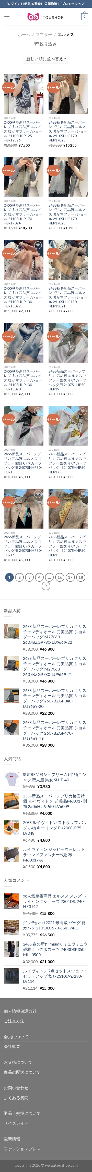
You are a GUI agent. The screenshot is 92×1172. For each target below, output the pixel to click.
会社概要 (12, 1046)
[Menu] (7, 16)
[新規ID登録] (32, 4)
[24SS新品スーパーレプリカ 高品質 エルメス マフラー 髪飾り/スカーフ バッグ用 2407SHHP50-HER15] (68, 508)
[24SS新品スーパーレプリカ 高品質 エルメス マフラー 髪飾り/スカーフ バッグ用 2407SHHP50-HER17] (68, 426)
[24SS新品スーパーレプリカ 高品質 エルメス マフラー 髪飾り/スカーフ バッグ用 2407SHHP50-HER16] (23, 508)
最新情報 (12, 1138)
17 (70, 577)
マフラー (44, 34)
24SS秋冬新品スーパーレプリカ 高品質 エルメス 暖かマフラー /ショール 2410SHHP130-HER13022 (23, 297)
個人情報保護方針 (20, 1011)
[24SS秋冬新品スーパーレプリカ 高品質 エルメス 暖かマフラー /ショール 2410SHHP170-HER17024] (23, 177)
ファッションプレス (22, 1148)
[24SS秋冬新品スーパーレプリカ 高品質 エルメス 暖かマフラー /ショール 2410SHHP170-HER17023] (68, 177)
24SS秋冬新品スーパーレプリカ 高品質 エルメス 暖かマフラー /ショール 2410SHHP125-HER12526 (23, 131)
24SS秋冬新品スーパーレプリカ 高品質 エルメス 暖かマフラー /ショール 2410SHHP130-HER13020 (23, 380)
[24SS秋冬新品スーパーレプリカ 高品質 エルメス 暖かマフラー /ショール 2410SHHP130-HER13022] (23, 260)
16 (59, 577)
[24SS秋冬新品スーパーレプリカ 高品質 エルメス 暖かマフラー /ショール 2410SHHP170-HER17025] (68, 94)
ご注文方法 (14, 1020)
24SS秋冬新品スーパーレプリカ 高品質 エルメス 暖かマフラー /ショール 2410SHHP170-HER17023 (68, 214)
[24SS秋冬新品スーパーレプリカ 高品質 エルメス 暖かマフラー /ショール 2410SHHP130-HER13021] (68, 260)
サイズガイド (16, 1123)
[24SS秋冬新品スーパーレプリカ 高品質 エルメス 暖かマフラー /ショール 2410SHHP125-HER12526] (23, 94)
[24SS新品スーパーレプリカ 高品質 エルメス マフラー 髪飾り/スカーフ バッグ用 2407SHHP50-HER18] (23, 426)
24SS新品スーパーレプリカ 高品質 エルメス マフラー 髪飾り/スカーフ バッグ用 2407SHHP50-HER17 (68, 463)
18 (80, 577)
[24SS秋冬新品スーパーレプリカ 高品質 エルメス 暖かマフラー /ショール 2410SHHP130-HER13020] (23, 343)
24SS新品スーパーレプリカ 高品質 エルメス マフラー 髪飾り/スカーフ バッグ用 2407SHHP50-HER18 (23, 463)
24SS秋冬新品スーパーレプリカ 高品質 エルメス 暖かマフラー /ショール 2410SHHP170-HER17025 (68, 131)
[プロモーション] (72, 4)
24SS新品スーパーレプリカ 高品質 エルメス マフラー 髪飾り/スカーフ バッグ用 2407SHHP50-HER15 (68, 546)
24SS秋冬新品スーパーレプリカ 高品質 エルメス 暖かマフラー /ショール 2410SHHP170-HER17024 (23, 214)
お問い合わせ (16, 1087)
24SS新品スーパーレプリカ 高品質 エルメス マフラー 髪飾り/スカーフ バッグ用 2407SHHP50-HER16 (23, 546)
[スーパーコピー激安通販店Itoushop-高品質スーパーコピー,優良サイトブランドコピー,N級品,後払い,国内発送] (46, 16)
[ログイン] (14, 4)
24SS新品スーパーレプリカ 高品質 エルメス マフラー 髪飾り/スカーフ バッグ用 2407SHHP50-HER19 (68, 380)
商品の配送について (22, 1072)
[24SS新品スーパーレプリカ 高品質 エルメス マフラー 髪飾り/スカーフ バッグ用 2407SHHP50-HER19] (68, 343)
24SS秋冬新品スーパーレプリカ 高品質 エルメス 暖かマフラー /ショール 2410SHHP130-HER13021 (68, 297)
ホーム (24, 34)
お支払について (18, 1062)
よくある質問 (16, 1097)
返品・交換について (22, 1113)
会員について (16, 1036)
